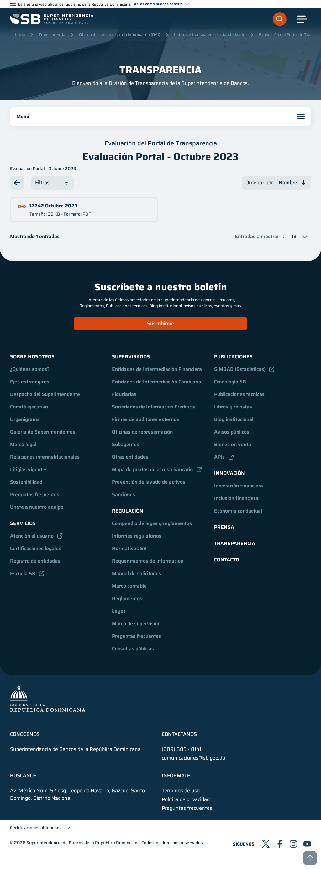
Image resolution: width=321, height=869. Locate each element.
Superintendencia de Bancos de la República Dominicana (83, 842)
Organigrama (25, 419)
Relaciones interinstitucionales (45, 457)
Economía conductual (238, 511)
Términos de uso (181, 790)
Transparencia (52, 34)
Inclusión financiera (236, 498)
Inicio (20, 34)
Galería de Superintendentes (42, 432)
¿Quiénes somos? (30, 369)
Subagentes (125, 444)
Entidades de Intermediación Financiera (157, 369)
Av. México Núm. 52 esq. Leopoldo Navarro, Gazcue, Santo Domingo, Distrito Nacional (77, 794)
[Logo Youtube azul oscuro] (307, 844)
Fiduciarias (124, 394)
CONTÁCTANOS (179, 734)
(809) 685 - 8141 (181, 749)
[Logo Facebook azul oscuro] (279, 844)
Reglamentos (127, 598)
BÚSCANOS (23, 775)
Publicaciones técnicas (239, 394)
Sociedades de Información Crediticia (154, 407)
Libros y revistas (233, 407)
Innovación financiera (238, 486)
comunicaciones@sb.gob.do (193, 758)
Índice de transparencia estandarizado (209, 34)
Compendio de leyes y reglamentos (152, 523)
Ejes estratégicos (29, 382)
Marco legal (23, 444)
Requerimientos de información (147, 561)
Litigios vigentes (29, 469)
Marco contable (129, 586)
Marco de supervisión (136, 623)
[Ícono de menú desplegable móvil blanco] (302, 19)
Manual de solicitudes (136, 573)
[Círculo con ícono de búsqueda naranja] (280, 19)
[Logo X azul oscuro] (266, 844)
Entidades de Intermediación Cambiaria (156, 382)
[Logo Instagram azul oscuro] (293, 844)
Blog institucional (233, 419)
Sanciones (123, 494)
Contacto (226, 560)
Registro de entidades (35, 561)
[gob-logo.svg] (47, 700)
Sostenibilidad (26, 482)
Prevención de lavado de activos (148, 482)
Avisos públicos (231, 432)
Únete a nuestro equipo (36, 507)
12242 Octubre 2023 (53, 206)
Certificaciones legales (35, 548)
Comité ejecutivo (29, 407)
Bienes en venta (232, 444)
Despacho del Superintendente (45, 394)
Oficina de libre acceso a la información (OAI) (119, 34)
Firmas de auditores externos (145, 419)
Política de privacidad (186, 799)
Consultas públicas (133, 649)
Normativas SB (129, 548)
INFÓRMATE (176, 775)
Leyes (119, 611)
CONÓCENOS (25, 734)
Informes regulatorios (136, 536)
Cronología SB (230, 382)
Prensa (224, 527)
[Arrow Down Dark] (17, 183)
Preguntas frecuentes (34, 494)
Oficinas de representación (142, 432)
